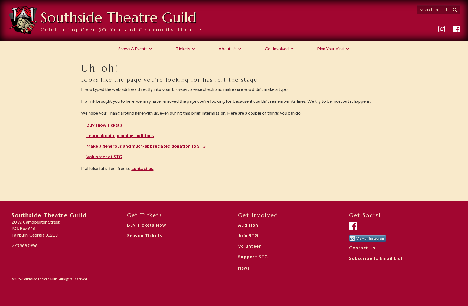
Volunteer (249, 245)
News (243, 267)
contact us (142, 168)
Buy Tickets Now (146, 224)
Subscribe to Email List (375, 258)
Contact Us (362, 247)
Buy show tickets (104, 124)
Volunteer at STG (104, 156)
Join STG (248, 235)
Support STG (253, 256)
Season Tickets (144, 235)
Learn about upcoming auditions (120, 135)
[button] (135, 48)
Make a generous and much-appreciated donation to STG (146, 145)
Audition (248, 224)
